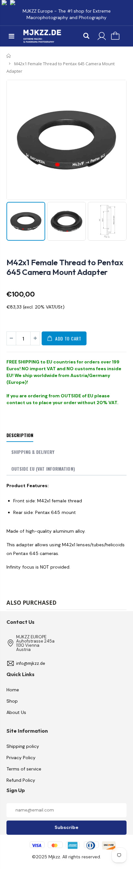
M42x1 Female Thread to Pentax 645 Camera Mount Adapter (64, 267)
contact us (19, 402)
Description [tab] (19, 435)
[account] (102, 36)
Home (8, 55)
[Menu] (11, 36)
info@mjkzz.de (30, 663)
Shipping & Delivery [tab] (32, 451)
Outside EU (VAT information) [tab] (43, 468)
